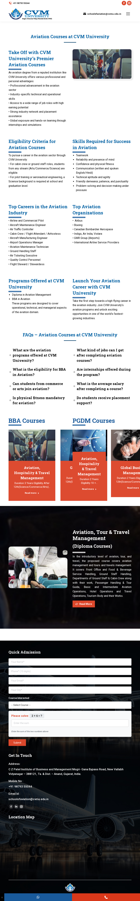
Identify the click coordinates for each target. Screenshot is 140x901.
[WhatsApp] (38, 897)
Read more (31, 493)
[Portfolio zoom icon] (32, 445)
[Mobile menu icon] (128, 13)
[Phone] (106, 897)
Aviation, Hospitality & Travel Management (32, 472)
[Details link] (41, 445)
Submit (17, 742)
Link (22, 445)
